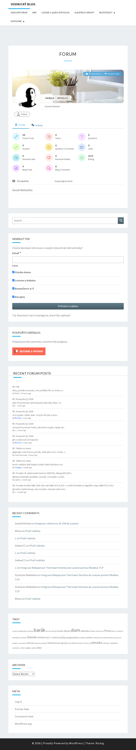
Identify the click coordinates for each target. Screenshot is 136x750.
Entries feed (22, 709)
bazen (48, 631)
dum (75, 630)
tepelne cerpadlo (41, 643)
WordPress (76, 743)
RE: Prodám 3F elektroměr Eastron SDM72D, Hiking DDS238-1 (42, 473)
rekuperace (22, 643)
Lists (15, 265)
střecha (30, 642)
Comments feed (24, 716)
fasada (92, 631)
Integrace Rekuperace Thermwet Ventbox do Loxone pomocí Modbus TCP (61, 567)
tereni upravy (61, 642)
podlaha (82, 637)
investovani (16, 637)
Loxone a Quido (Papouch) (55, 12)
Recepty (19, 297)
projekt (15, 643)
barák (39, 630)
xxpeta (17, 479)
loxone (31, 637)
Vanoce (87, 643)
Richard (18, 418)
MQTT (48, 637)
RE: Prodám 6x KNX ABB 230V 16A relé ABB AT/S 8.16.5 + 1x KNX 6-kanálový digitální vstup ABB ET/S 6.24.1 (63, 485)
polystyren (117, 638)
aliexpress (22, 631)
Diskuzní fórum (19, 12)
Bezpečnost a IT (24, 288)
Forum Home (95, 73)
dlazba (67, 631)
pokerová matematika (103, 637)
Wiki (34, 12)
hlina (113, 631)
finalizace (100, 631)
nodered (56, 637)
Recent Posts (113, 73)
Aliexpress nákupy (84, 12)
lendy (24, 637)
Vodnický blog (23, 4)
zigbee (28, 648)
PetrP (17, 393)
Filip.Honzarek (21, 455)
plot (76, 637)
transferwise (73, 643)
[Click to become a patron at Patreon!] (28, 351)
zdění (22, 648)
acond (15, 631)
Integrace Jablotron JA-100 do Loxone (56, 523)
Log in (18, 701)
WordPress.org (23, 723)
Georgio (18, 467)
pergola (69, 637)
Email (16, 253)
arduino (30, 631)
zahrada (96, 643)
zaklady (105, 643)
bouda (60, 631)
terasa (50, 642)
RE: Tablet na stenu (21, 448)
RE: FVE (15, 386)
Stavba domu (22, 272)
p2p (63, 637)
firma (107, 631)
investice (119, 631)
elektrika (85, 630)
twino (80, 643)
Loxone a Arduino (25, 280)
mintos (41, 637)
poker (90, 637)
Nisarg (100, 743)
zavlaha (15, 648)
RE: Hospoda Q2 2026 (22, 399)
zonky (33, 648)
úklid (39, 647)
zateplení (114, 643)
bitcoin (54, 631)
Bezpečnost (105, 12)
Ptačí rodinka (32, 531)
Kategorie (16, 21)
